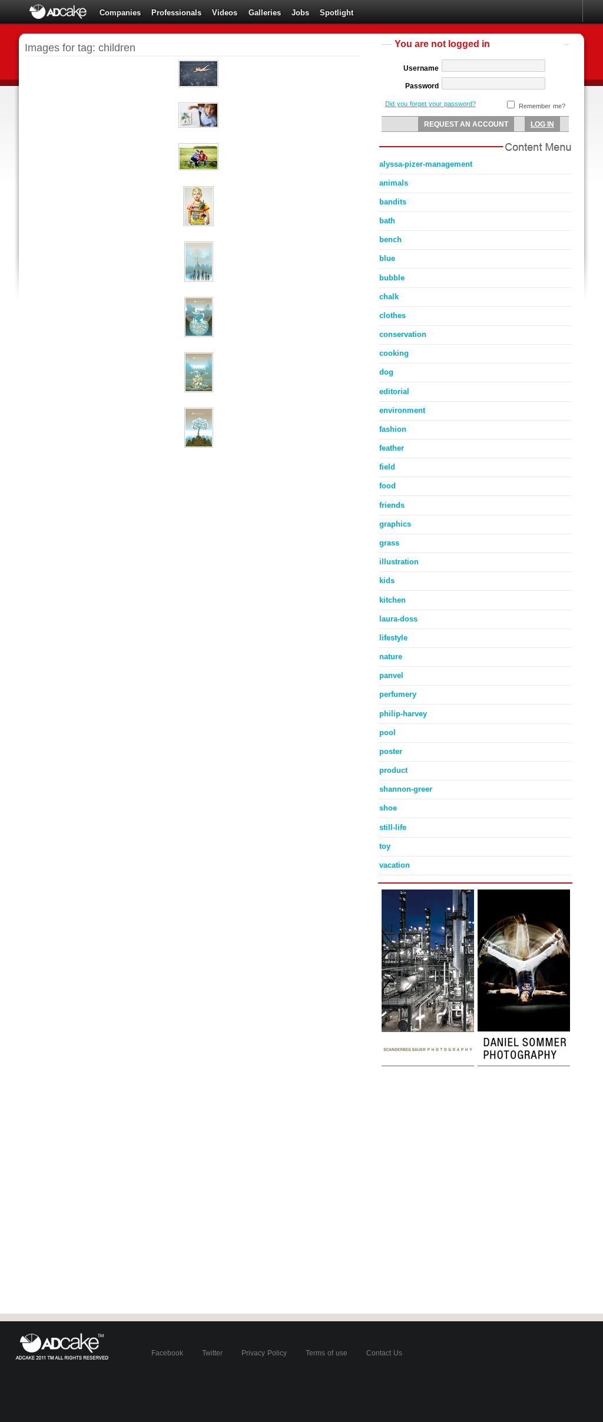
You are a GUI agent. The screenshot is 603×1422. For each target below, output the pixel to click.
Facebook (167, 1353)
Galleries (265, 12)
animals (393, 182)
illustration (399, 561)
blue (387, 258)
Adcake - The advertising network (59, 12)
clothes (392, 315)
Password (422, 86)
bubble (392, 277)
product (393, 770)
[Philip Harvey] (198, 125)
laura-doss (398, 618)
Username (421, 68)
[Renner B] (198, 168)
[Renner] (198, 224)
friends (392, 505)
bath (387, 220)
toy (384, 846)
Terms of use (326, 1353)
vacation (394, 865)
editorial (394, 391)
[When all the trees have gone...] (198, 445)
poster (390, 751)
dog (386, 372)
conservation (402, 334)
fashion (392, 429)
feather (391, 448)
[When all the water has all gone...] (198, 334)
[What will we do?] (198, 279)
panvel (391, 675)
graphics (395, 524)
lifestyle (393, 637)
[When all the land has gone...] (198, 390)
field (387, 466)
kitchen (392, 600)
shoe (388, 807)
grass (389, 542)
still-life (392, 827)
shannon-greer (405, 789)
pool (387, 732)
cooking (394, 353)
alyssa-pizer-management (425, 164)
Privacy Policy (264, 1353)
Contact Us (384, 1353)
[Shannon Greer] (198, 85)
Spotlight (336, 12)
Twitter (212, 1353)
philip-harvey (403, 713)
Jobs (300, 12)
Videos (224, 12)
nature (390, 656)
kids (387, 580)
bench (390, 239)
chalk (389, 296)
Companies (120, 12)
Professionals (176, 12)
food (387, 485)
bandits (392, 201)
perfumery (397, 694)
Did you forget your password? (430, 103)
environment (402, 410)
